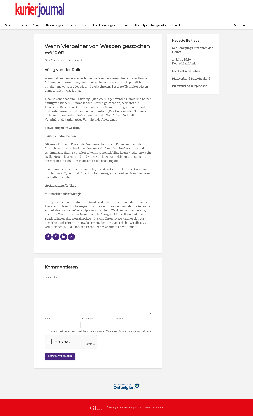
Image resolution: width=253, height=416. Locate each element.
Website (120, 319)
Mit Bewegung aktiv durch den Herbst (192, 50)
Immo (72, 25)
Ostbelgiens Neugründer (150, 25)
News (36, 25)
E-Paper (22, 25)
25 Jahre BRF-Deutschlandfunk (184, 61)
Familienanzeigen (104, 25)
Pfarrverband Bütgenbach (189, 86)
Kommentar (51, 277)
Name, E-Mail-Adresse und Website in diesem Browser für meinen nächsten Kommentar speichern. (100, 332)
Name (49, 319)
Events (125, 25)
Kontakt (177, 25)
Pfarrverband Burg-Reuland (191, 79)
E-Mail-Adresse (89, 319)
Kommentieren (79, 60)
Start (8, 25)
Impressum (136, 407)
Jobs (84, 25)
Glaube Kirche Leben (186, 71)
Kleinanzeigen (54, 25)
